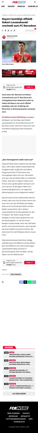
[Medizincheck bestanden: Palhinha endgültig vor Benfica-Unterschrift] (19, 362)
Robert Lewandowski (16, 274)
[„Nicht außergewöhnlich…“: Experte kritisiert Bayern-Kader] (19, 385)
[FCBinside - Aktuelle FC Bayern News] (19, 2)
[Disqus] (19, 312)
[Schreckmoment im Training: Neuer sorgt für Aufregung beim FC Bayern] (19, 377)
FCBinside (4, 15)
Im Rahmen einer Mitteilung (13, 117)
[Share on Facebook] (5, 30)
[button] (3, 2)
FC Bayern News (12, 15)
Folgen (29, 87)
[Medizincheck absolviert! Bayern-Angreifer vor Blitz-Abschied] (19, 354)
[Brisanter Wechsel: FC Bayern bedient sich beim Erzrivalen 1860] (19, 370)
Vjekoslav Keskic (12, 36)
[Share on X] (8, 30)
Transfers (11, 352)
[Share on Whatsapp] (11, 30)
